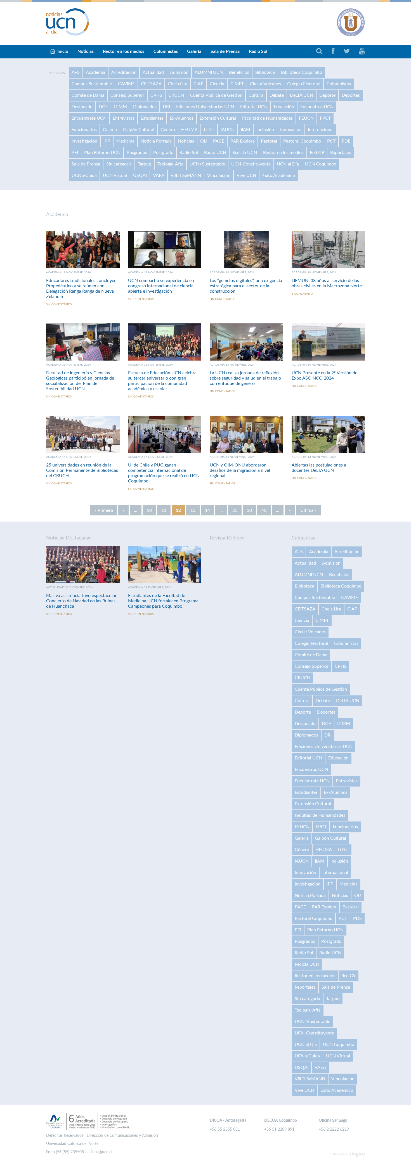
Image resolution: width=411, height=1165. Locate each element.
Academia (95, 72)
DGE (103, 107)
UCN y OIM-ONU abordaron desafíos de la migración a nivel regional (240, 470)
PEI (75, 152)
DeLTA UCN (301, 95)
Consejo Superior (127, 95)
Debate (277, 95)
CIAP (198, 84)
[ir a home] (67, 21)
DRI (166, 107)
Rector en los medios (123, 51)
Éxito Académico (278, 175)
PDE (346, 141)
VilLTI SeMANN (186, 175)
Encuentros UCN (317, 107)
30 (249, 510)
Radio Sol (258, 51)
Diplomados (145, 107)
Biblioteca (265, 72)
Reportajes (340, 152)
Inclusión (265, 129)
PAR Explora (242, 141)
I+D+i (209, 129)
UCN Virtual (115, 175)
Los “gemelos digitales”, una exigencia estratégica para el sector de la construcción (246, 285)
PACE (218, 141)
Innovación (291, 129)
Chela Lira (177, 84)
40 (263, 510)
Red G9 (317, 152)
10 (149, 510)
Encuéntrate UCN (89, 118)
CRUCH (176, 95)
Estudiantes (152, 118)
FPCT (325, 118)
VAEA (158, 175)
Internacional (321, 129)
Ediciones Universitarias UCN (205, 107)
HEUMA (189, 129)
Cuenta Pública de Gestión (216, 95)
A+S (76, 72)
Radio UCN (215, 152)
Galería (194, 51)
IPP (106, 141)
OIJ (203, 141)
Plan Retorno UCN (102, 152)
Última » (308, 510)
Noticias (85, 51)
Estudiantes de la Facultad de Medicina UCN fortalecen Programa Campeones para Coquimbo (163, 600)
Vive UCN (246, 175)
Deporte (327, 95)
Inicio (62, 51)
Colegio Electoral (303, 84)
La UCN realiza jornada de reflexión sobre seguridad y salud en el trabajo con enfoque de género (245, 378)
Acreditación (123, 72)
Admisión (179, 72)
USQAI (140, 175)
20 (234, 510)
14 (207, 510)
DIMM (120, 107)
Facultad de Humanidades (267, 118)
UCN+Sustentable (207, 164)
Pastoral (269, 141)
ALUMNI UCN (209, 72)
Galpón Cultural (138, 129)
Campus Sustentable (92, 84)
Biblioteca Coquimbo (301, 72)
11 (163, 510)
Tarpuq (144, 164)
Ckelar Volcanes (265, 84)
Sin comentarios (59, 304)
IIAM (245, 129)
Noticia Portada (156, 141)
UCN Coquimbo (320, 164)
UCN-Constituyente (251, 164)
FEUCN (306, 118)
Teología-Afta (170, 164)
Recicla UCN (244, 152)
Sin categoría (119, 164)
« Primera (104, 510)
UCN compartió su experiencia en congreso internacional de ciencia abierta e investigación (161, 285)
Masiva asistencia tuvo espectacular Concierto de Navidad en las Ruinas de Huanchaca (81, 600)
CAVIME (126, 84)
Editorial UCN (254, 107)
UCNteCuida (84, 175)
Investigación (84, 141)
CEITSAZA (151, 84)
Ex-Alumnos (181, 118)
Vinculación (218, 175)
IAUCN (228, 129)
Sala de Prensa (225, 51)
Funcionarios (84, 129)
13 (192, 510)
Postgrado (163, 152)
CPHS (156, 95)
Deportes (351, 95)
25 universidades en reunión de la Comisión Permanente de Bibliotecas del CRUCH (82, 470)
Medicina (125, 141)
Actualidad (153, 72)
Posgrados (137, 152)
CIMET (237, 84)
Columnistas (165, 51)
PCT (331, 141)
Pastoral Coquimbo (302, 141)
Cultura (256, 95)
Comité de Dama (88, 95)
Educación (284, 107)
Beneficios (239, 72)
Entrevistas (123, 118)
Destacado (82, 107)
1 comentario (302, 293)
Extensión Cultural (218, 118)
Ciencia (217, 84)
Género (167, 129)
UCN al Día (288, 164)
